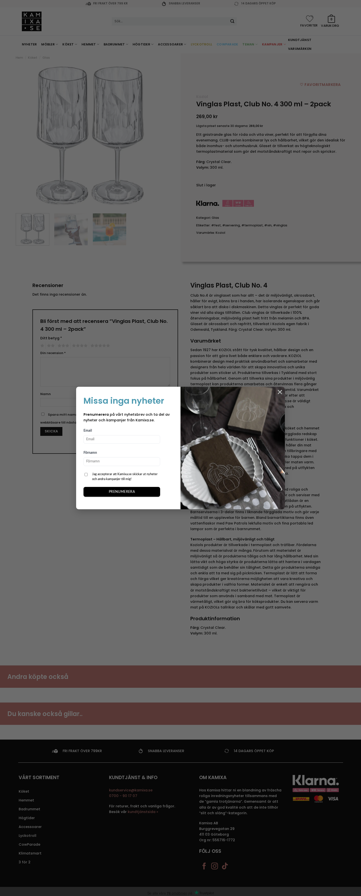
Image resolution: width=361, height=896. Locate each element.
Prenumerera (122, 492)
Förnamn (90, 453)
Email (87, 430)
